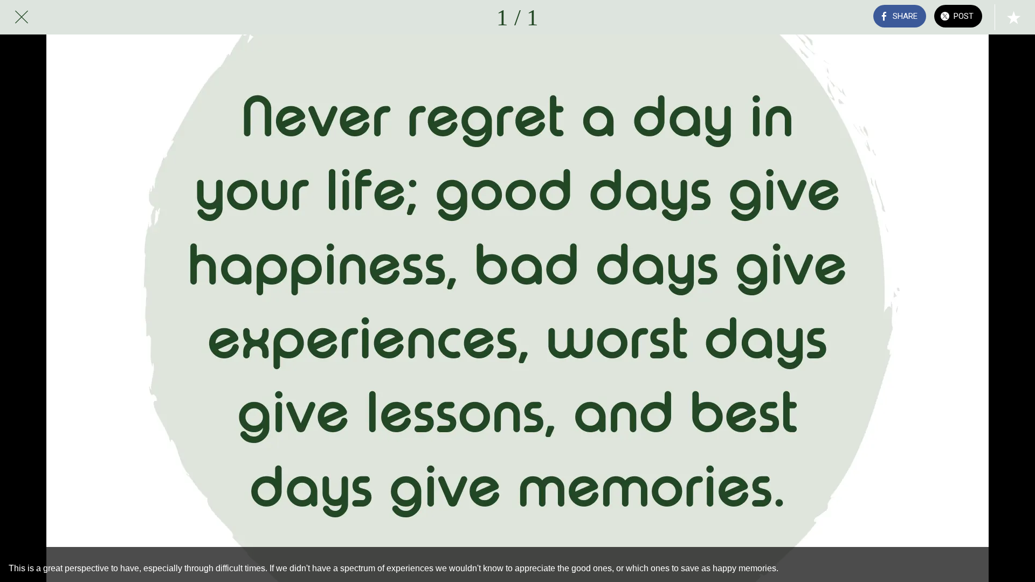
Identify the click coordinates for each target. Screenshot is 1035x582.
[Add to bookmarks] (1013, 17)
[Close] (21, 17)
